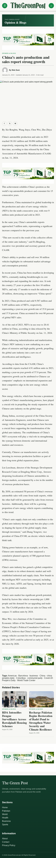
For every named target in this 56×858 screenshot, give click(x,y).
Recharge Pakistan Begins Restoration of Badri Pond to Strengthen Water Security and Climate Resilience (40, 721)
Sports (5, 824)
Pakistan (6, 811)
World (5, 814)
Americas (12, 676)
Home (5, 807)
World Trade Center (26, 680)
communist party (34, 678)
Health (5, 818)
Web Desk (16, 70)
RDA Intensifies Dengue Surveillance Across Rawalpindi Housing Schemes (14, 719)
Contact (5, 842)
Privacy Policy (8, 845)
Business (6, 821)
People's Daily (8, 680)
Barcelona (23, 676)
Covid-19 (48, 678)
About (5, 838)
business (34, 676)
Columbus (21, 678)
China (42, 676)
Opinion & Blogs (9, 53)
